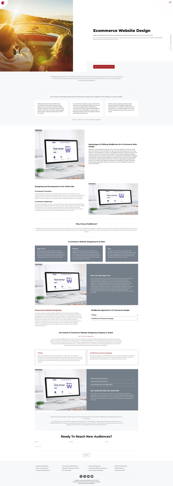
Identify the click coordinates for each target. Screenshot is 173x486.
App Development (120, 470)
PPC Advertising (66, 470)
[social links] (81, 476)
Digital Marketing (119, 468)
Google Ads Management (43, 470)
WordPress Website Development (98, 468)
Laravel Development (94, 466)
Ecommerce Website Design (70, 466)
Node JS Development (121, 466)
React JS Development (42, 468)
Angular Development (42, 466)
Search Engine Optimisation (96, 470)
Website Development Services (70, 468)
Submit (86, 455)
